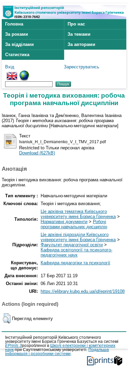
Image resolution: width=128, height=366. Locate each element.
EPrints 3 (13, 346)
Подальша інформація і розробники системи (57, 352)
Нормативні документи (64, 221)
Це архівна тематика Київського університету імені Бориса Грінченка (78, 214)
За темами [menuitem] (79, 34)
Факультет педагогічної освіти (72, 244)
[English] (11, 73)
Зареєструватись (81, 66)
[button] (7, 318)
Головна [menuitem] (14, 24)
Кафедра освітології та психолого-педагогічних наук (76, 252)
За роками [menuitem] (16, 34)
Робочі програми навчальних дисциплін (74, 224)
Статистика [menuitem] (17, 54)
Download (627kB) (37, 152)
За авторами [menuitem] (81, 44)
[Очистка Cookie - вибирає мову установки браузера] (24, 73)
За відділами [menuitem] (19, 44)
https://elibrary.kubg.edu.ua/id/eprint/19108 (83, 291)
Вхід (9, 66)
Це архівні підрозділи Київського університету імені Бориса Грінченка (78, 237)
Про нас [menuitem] (76, 24)
